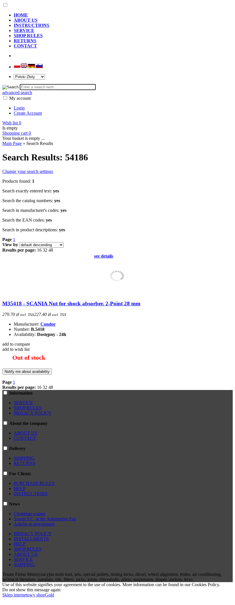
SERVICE (23, 402)
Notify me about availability (27, 371)
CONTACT (25, 438)
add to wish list (16, 349)
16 (39, 250)
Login (19, 108)
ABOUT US (25, 433)
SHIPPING (24, 458)
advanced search (17, 92)
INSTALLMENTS (31, 538)
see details (103, 256)
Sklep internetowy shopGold (28, 594)
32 (45, 250)
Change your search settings (27, 171)
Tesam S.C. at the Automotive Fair (45, 518)
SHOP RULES (28, 407)
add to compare (16, 344)
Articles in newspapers (34, 524)
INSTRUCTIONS (31, 493)
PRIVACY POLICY (33, 413)
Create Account (28, 113)
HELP (20, 488)
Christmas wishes (29, 513)
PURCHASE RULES (34, 483)
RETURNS (24, 463)
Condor (48, 324)
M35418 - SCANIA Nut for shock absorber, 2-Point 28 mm (71, 303)
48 (50, 250)
